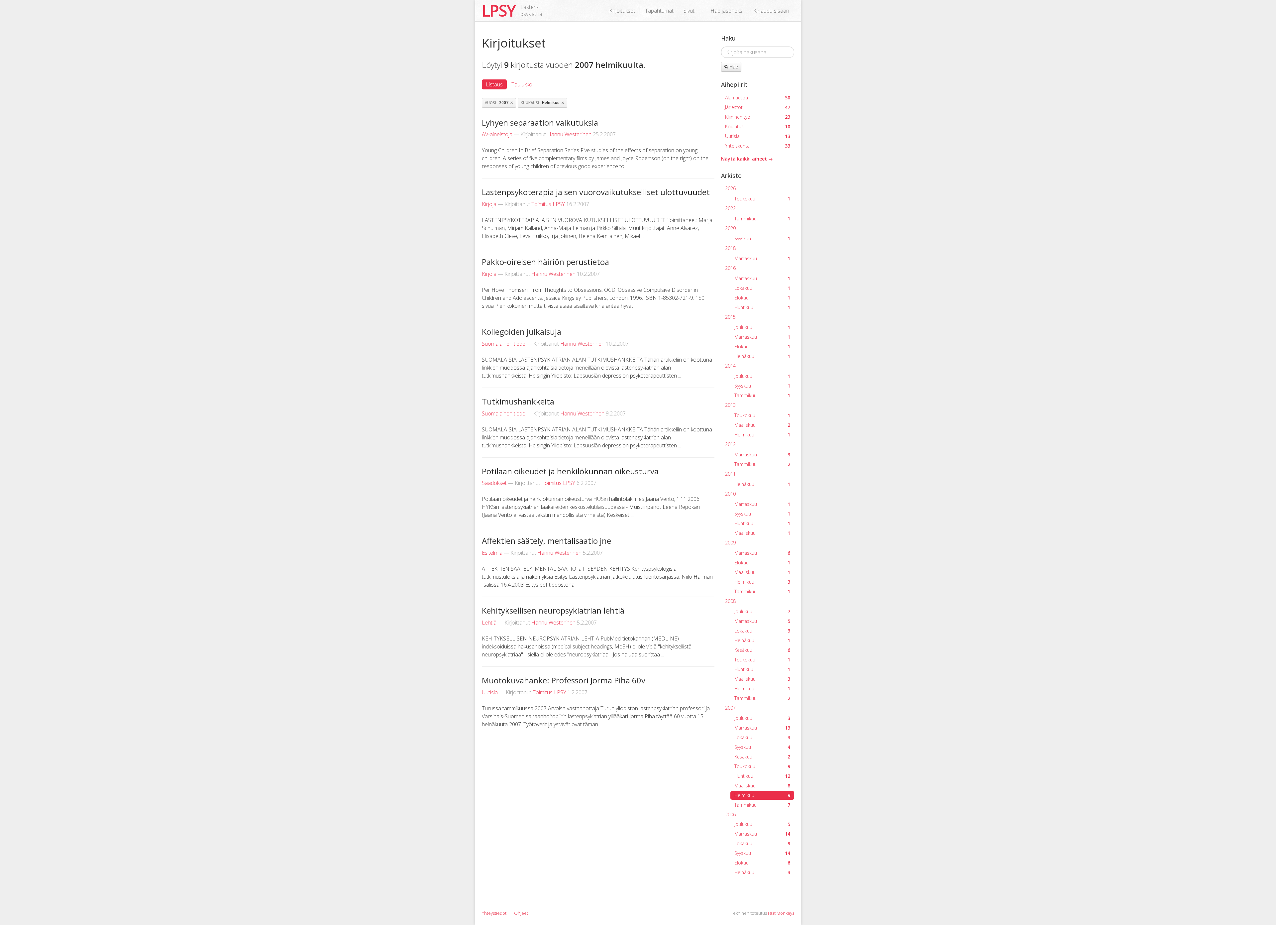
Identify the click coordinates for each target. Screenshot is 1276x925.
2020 (730, 228)
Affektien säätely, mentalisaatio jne (546, 540)
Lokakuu (762, 288)
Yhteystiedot (494, 913)
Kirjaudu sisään (771, 10)
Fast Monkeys (781, 913)
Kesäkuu (762, 650)
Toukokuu (762, 198)
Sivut (689, 10)
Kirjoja (489, 204)
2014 (730, 366)
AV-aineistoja (497, 134)
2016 (730, 268)
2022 (730, 208)
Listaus (494, 84)
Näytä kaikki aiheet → (747, 159)
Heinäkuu (762, 356)
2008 (730, 601)
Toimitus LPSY (548, 204)
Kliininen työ (757, 117)
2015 (730, 317)
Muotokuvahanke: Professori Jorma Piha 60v (563, 680)
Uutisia (490, 692)
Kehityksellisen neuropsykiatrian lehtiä (553, 610)
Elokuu (762, 297)
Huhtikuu (762, 307)
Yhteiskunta (757, 146)
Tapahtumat (659, 10)
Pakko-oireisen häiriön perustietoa (545, 261)
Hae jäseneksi (726, 10)
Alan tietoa (757, 97)
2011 (730, 474)
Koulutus (757, 126)
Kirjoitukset (622, 10)
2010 (730, 494)
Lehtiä (489, 622)
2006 (730, 814)
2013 (730, 405)
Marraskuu (762, 258)
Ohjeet (521, 913)
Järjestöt (757, 107)
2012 (730, 444)
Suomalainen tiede (503, 343)
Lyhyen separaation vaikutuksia (540, 122)
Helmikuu (762, 434)
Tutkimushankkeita (518, 401)
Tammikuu (762, 218)
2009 (730, 542)
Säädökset (494, 483)
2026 (730, 188)
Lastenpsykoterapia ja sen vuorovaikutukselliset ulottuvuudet (596, 191)
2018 (730, 248)
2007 (730, 708)
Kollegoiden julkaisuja (521, 331)
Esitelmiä (492, 552)
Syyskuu (762, 238)
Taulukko (521, 84)
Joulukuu (762, 327)
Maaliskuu (762, 425)
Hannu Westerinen (569, 134)
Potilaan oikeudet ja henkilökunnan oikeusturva (570, 471)
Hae (733, 66)
